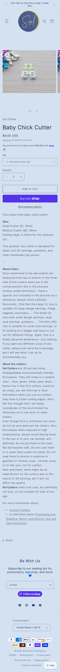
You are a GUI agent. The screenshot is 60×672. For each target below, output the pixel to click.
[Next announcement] (54, 4)
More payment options (30, 206)
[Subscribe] (50, 585)
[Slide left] (23, 111)
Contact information (32, 665)
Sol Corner (28, 651)
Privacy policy (44, 655)
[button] (6, 21)
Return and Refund (31, 518)
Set (4, 155)
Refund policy (26, 655)
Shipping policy (41, 660)
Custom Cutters (19, 510)
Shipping (7, 140)
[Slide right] (37, 111)
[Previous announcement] (6, 4)
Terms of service (22, 660)
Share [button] (9, 540)
